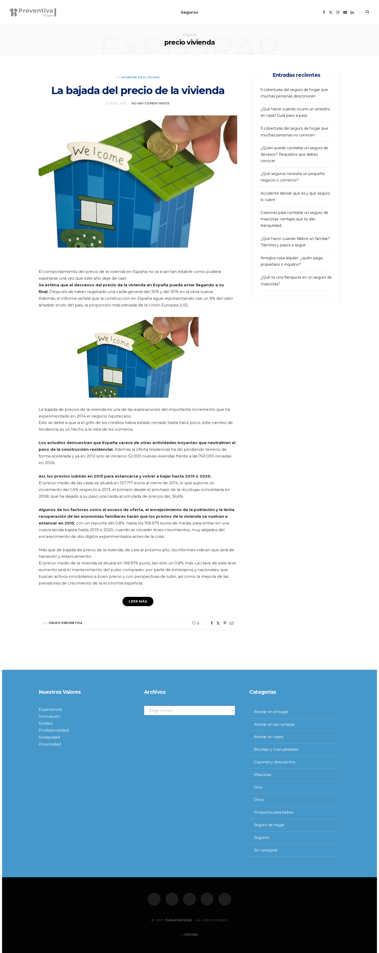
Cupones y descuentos (274, 762)
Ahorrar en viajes (268, 736)
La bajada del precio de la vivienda (137, 90)
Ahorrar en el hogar (140, 77)
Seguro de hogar (269, 825)
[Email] (231, 623)
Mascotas (262, 774)
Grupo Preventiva (66, 623)
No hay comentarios (151, 103)
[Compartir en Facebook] (212, 623)
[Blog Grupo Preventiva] (33, 12)
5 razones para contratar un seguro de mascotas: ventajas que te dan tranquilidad (294, 219)
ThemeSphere (178, 920)
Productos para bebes (273, 812)
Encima (191, 935)
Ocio (258, 787)
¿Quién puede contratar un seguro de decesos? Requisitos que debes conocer (294, 154)
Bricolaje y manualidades (276, 749)
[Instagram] (189, 899)
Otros (259, 799)
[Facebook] (154, 899)
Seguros (189, 12)
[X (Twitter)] (172, 899)
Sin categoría (265, 850)
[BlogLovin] (224, 899)
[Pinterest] (225, 623)
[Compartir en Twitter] (218, 623)
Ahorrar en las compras (274, 724)
